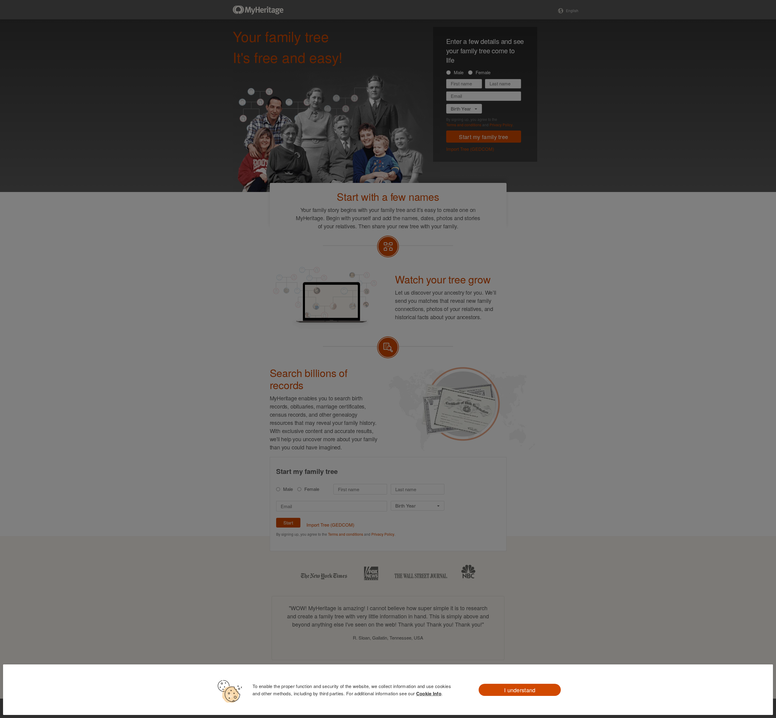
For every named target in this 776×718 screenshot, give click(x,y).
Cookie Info (428, 693)
